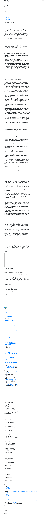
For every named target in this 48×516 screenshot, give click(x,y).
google (14, 349)
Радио (12, 353)
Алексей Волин (8, 368)
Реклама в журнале (8, 489)
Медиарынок (14, 13)
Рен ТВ (14, 354)
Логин (5, 508)
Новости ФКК (33, 13)
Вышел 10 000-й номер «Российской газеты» (9, 323)
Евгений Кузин (8, 386)
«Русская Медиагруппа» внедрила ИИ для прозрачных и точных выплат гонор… (10, 343)
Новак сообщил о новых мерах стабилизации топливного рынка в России (9, 470)
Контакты (39, 13)
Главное (11, 13)
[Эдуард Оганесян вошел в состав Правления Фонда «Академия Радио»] (10, 334)
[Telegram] (6, 307)
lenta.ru (8, 298)
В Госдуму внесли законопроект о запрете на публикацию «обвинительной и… (10, 330)
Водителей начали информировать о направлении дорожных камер (9, 477)
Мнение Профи (8, 19)
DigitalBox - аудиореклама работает (28, 491)
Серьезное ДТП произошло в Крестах (9, 475)
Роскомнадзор (10, 357)
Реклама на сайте (8, 488)
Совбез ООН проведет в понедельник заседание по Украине (9, 474)
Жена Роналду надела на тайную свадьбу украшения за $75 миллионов (10, 472)
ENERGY (6, 349)
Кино (5, 353)
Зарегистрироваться (13, 502)
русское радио (7, 363)
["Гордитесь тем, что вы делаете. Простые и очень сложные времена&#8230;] (7, 369)
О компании (7, 487)
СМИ (6, 311)
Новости (7, 309)
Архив (36, 13)
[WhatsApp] (5, 307)
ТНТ (10, 359)
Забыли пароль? (8, 514)
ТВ (8, 359)
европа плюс (7, 362)
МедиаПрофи (7, 13)
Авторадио (8, 351)
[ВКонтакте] (4, 307)
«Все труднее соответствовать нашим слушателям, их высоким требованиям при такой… (12, 376)
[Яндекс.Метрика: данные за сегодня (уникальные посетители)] (38, 500)
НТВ (6, 312)
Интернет (14, 351)
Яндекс (13, 361)
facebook (11, 349)
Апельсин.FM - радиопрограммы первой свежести (16, 491)
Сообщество (23, 13)
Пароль (5, 510)
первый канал (14, 362)
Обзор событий (28, 13)
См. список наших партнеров (8, 485)
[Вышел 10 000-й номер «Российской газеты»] (10, 320)
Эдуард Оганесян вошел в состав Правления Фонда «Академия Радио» (9, 336)
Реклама (11, 355)
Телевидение (8, 361)
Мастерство (19, 13)
